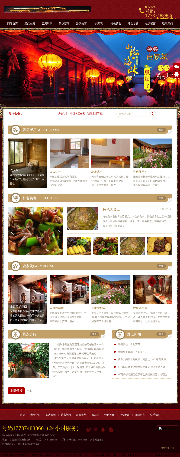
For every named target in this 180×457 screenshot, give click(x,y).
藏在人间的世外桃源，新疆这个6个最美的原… (143, 359)
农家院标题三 (58, 308)
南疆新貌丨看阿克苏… (130, 344)
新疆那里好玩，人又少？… (132, 352)
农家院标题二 (99, 308)
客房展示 (47, 23)
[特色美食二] (82, 218)
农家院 (99, 23)
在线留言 (150, 23)
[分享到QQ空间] (104, 430)
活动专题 (133, 23)
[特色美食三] (106, 246)
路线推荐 (81, 23)
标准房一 (97, 171)
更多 (161, 130)
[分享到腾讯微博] (96, 430)
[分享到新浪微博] (88, 430)
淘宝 (29, 390)
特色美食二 (111, 209)
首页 (22, 414)
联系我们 (167, 23)
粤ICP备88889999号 (28, 444)
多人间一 (55, 171)
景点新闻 (64, 23)
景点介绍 (29, 23)
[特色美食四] (80, 246)
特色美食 (116, 23)
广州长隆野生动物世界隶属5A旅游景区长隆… (143, 367)
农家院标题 (140, 308)
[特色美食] (160, 246)
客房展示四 (140, 171)
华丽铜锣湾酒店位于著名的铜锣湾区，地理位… (144, 374)
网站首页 (12, 23)
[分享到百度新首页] (112, 430)
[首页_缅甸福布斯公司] (47, 9)
